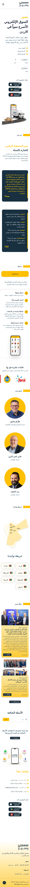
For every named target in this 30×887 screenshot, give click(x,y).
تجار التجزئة (15, 274)
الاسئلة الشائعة (24, 865)
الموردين (26, 874)
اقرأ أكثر (8, 654)
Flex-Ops (17, 884)
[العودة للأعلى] (4, 882)
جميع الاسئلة (16, 738)
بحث (6, 719)
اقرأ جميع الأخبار (16, 701)
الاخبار (16, 865)
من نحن (10, 865)
